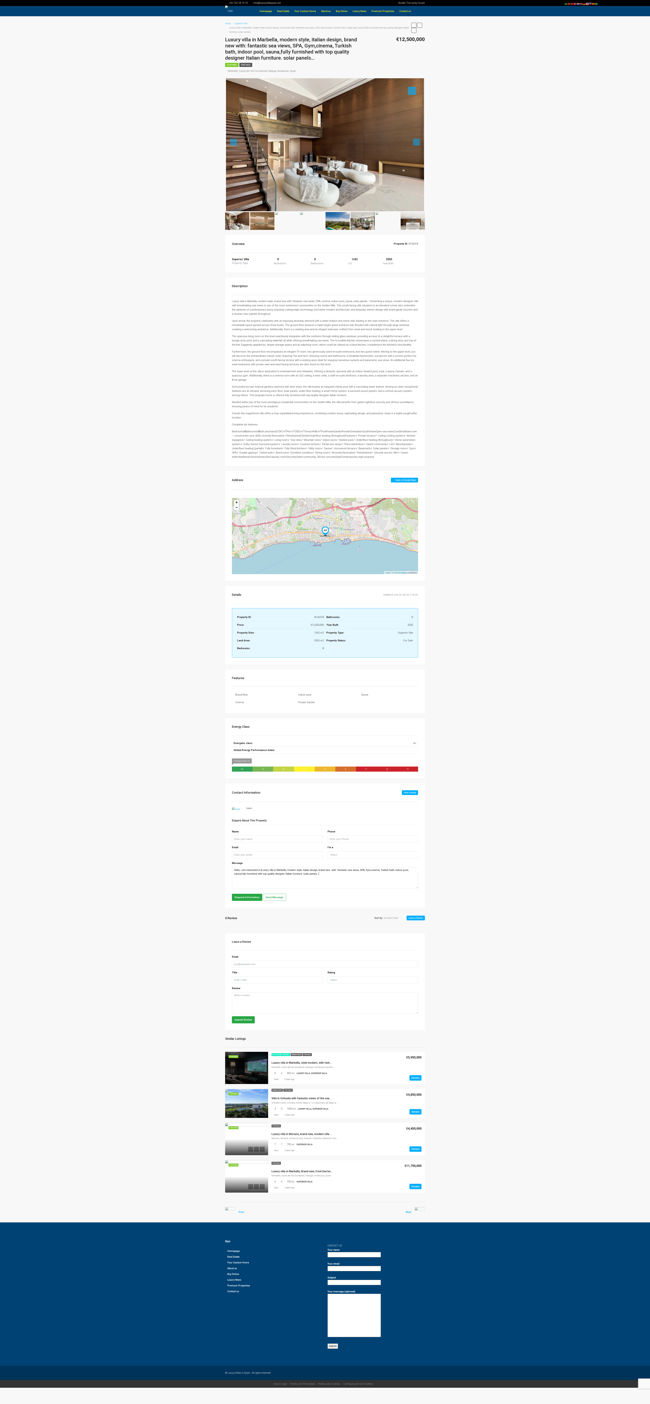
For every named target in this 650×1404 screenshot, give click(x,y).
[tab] (412, 91)
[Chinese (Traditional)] (572, 3)
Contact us (405, 11)
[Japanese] (587, 3)
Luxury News (359, 11)
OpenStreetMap (400, 572)
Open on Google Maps (405, 480)
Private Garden (306, 702)
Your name (334, 1249)
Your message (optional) (341, 1291)
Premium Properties (383, 11)
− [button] (236, 507)
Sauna (364, 694)
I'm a (330, 847)
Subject (332, 1277)
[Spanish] (593, 3)
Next (408, 1212)
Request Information (247, 897)
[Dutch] (578, 3)
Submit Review (243, 1019)
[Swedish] (596, 3)
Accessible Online (280, 1055)
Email (235, 847)
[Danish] (575, 3)
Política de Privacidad (302, 1383)
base (276, 1079)
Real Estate (283, 11)
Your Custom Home (305, 11)
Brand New (241, 694)
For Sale (246, 65)
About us (326, 11)
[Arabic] (566, 3)
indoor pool (304, 694)
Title (234, 972)
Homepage (266, 11)
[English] (581, 3)
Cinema (239, 702)
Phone (331, 831)
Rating (331, 972)
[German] (584, 3)
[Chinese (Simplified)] (569, 3)
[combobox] (373, 854)
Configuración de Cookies (358, 1383)
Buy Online (342, 11)
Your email (334, 1263)
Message (237, 863)
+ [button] (236, 502)
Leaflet (388, 572)
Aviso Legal (280, 1383)
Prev (241, 1212)
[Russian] (590, 3)
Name (235, 831)
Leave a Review (415, 918)
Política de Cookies (329, 1383)
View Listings (410, 792)
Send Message (274, 897)
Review (236, 988)
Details (415, 1077)
